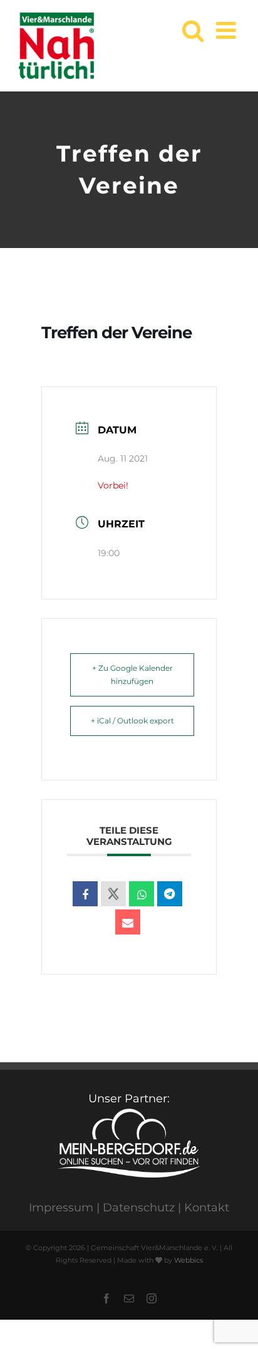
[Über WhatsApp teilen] (141, 893)
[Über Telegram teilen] (169, 893)
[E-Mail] (127, 921)
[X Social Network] (113, 893)
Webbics (188, 1260)
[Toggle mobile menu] (227, 30)
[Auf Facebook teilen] (85, 893)
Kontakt (206, 1207)
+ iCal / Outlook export (132, 720)
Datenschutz (139, 1207)
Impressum (61, 1207)
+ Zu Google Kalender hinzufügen (132, 674)
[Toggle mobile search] (193, 30)
